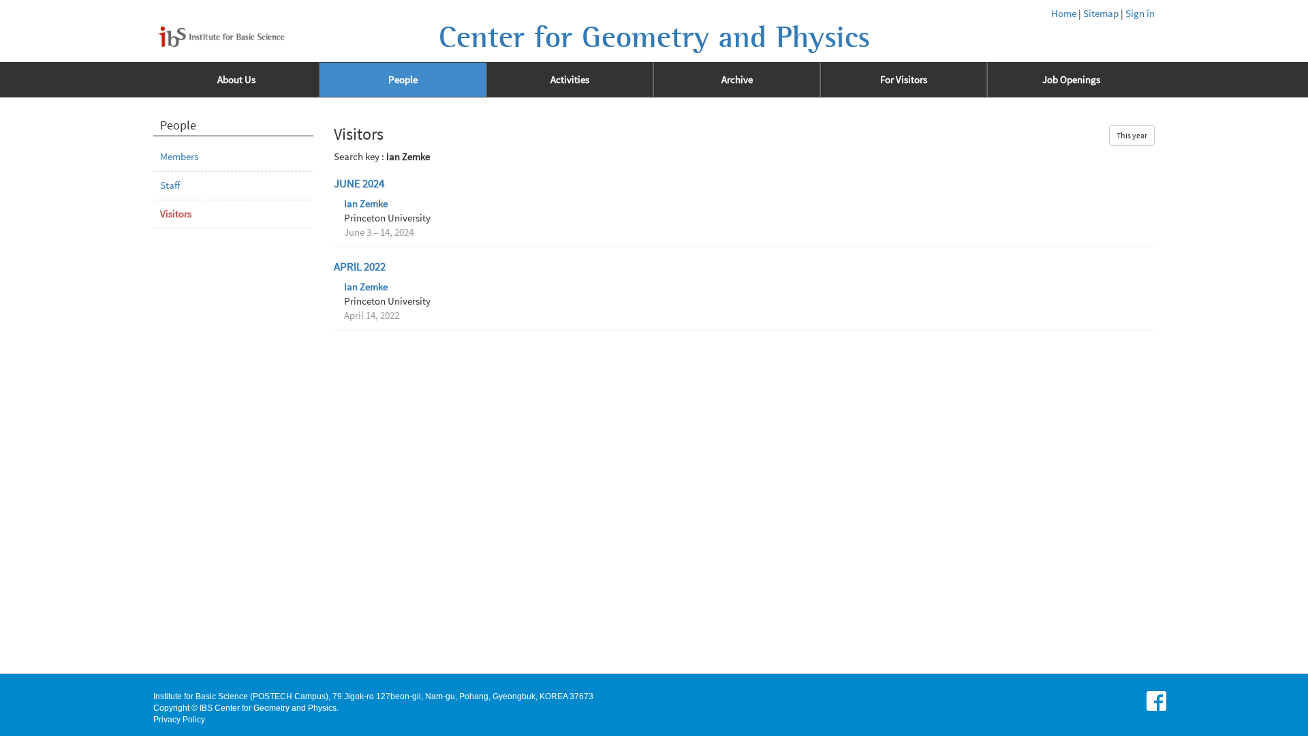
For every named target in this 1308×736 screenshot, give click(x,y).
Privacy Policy (179, 719)
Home (1063, 13)
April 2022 (360, 267)
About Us (236, 80)
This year (1132, 135)
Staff (170, 185)
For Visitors (903, 80)
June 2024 (359, 184)
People (403, 80)
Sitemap (1101, 13)
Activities (569, 80)
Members (179, 157)
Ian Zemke (366, 204)
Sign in (1140, 13)
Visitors (175, 214)
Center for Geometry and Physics (654, 37)
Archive (737, 80)
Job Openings (1071, 80)
